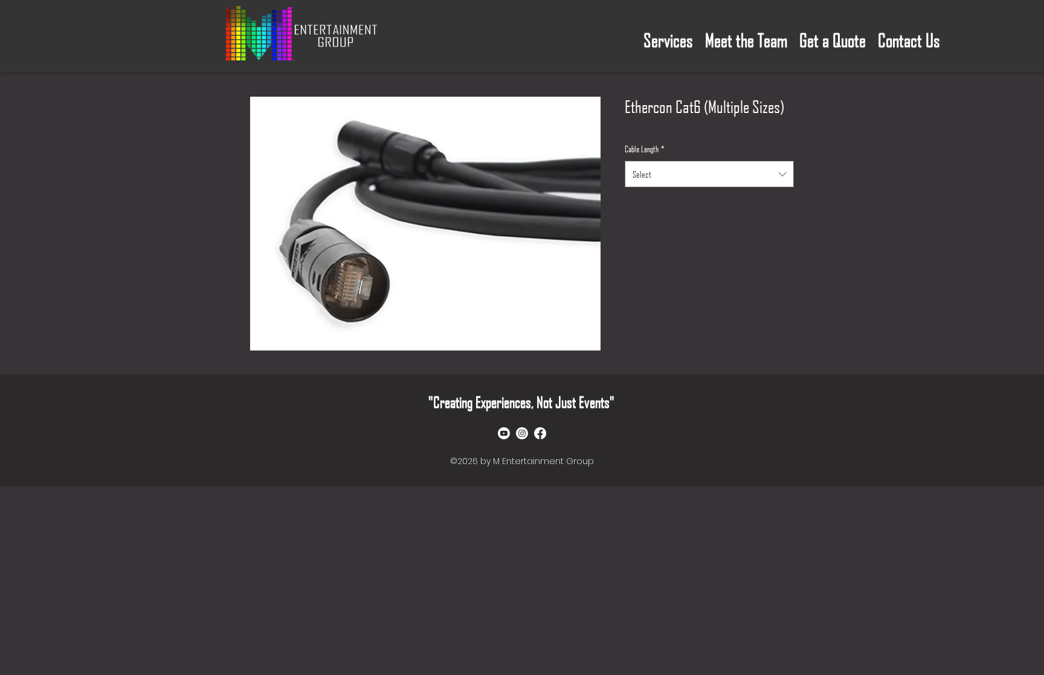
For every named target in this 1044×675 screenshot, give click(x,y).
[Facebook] (540, 433)
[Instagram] (522, 433)
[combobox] (709, 174)
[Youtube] (504, 433)
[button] (668, 36)
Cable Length (645, 148)
